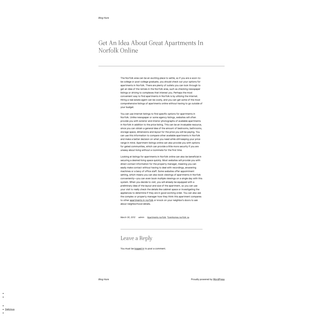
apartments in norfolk (141, 200)
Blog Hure (103, 17)
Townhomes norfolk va (178, 217)
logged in (139, 248)
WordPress (219, 279)
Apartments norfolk (156, 217)
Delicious (10, 309)
